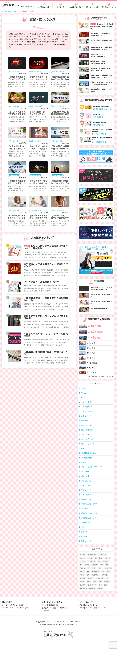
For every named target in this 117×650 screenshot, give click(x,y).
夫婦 (107, 565)
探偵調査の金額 (87, 458)
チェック (107, 558)
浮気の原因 (95, 575)
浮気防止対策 (86, 522)
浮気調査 (84, 508)
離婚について (86, 541)
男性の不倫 (99, 578)
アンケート (102, 555)
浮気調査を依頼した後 (89, 513)
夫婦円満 (82, 568)
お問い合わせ (92, 605)
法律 (108, 571)
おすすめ (82, 555)
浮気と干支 (85, 471)
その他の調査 (92, 555)
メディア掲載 (86, 402)
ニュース (82, 561)
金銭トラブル (92, 585)
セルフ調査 (98, 558)
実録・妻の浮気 (87, 430)
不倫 (99, 561)
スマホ (90, 558)
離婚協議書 (83, 588)
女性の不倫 (91, 568)
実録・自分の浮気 (87, 444)
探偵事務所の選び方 (88, 453)
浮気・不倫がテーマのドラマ (91, 467)
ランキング (91, 561)
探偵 (88, 571)
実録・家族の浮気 (87, 434)
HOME (4, 605)
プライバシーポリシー (102, 608)
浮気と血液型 (86, 485)
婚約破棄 (84, 420)
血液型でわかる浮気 (49, 608)
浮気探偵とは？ (87, 499)
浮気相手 (104, 575)
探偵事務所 (95, 571)
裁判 (94, 581)
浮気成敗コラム (47, 611)
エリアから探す (7, 608)
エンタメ (82, 558)
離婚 (105, 585)
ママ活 (83, 397)
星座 (103, 571)
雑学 (100, 585)
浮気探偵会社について (89, 504)
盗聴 (82, 527)
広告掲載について (86, 608)
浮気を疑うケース (87, 495)
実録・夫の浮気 (87, 425)
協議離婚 (95, 565)
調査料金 (107, 581)
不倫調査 (106, 561)
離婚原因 (92, 588)
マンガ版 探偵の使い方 (50, 605)
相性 (107, 578)
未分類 (83, 462)
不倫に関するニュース (89, 407)
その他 (83, 388)
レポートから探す (22, 608)
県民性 (82, 581)
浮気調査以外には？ (88, 518)
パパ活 (83, 393)
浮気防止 (91, 578)
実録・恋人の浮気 (87, 439)
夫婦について (86, 416)
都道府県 (82, 585)
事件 (81, 565)
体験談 (87, 565)
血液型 (89, 581)
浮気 (88, 575)
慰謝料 (82, 571)
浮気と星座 (85, 476)
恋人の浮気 (108, 568)
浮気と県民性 (86, 481)
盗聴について (86, 532)
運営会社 (83, 605)
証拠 (100, 581)
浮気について (86, 490)
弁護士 (83, 448)
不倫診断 (61, 608)
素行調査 (84, 536)
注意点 (82, 575)
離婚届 (100, 588)
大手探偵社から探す (16, 605)
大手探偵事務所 (87, 411)
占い (101, 565)
